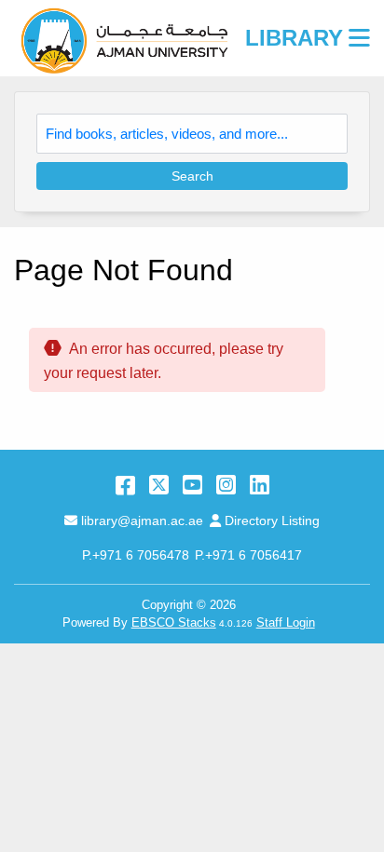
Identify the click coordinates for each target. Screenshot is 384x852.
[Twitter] (159, 484)
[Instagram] (226, 484)
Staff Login (285, 622)
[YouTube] (192, 484)
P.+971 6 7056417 (248, 555)
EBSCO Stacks (173, 622)
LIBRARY (294, 38)
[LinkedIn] (259, 484)
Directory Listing (272, 520)
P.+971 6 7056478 (135, 555)
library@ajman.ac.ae (141, 520)
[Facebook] (125, 484)
